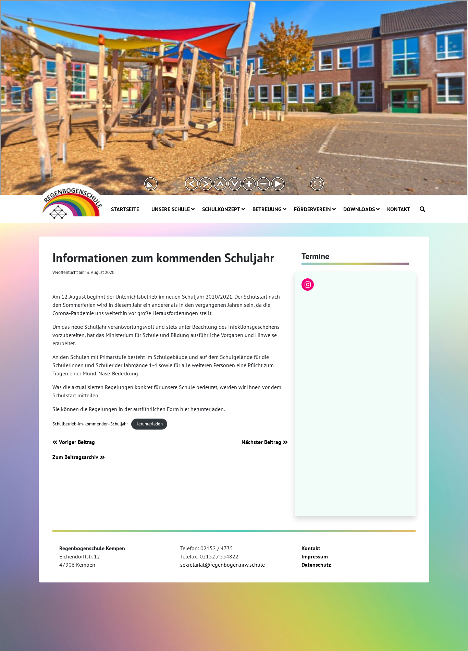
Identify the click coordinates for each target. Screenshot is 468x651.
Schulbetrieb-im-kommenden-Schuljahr (90, 424)
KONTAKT (398, 209)
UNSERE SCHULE (170, 209)
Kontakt (310, 548)
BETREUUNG (267, 209)
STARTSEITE (125, 209)
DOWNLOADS (359, 209)
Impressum (314, 556)
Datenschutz (316, 564)
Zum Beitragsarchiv (75, 457)
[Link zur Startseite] (71, 200)
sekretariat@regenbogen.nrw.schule (222, 564)
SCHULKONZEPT (221, 209)
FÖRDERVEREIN (312, 209)
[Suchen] (422, 209)
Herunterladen (149, 424)
